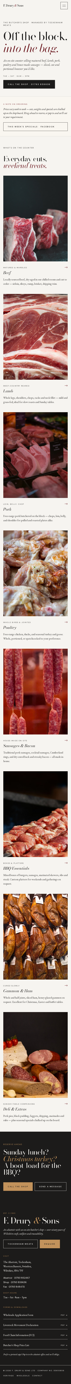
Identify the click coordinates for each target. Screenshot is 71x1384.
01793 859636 (19, 1282)
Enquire (49, 1244)
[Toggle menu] (64, 5)
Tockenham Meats (20, 1244)
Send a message (50, 1186)
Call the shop (18, 1186)
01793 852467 (22, 1277)
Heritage (8, 1376)
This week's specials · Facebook (31, 126)
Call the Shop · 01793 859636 (29, 84)
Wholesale (23, 1376)
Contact (37, 1376)
